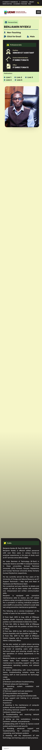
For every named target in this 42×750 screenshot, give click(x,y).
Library (31, 2)
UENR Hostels (7, 4)
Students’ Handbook (10, 2)
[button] (38, 3)
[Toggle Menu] (38, 12)
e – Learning (23, 2)
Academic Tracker (20, 4)
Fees (29, 4)
